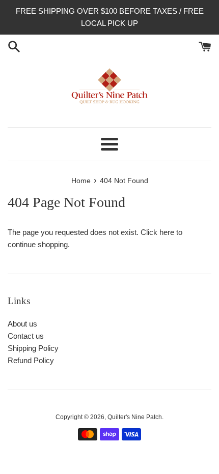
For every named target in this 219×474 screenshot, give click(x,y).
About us (22, 323)
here (166, 232)
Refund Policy (31, 360)
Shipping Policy (33, 348)
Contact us (26, 336)
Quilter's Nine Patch (134, 417)
